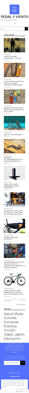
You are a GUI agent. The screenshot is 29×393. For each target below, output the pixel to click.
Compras (11, 322)
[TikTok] (17, 0)
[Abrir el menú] (14, 24)
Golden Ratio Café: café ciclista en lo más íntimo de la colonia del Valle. (13, 212)
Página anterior (8, 300)
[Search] (26, 28)
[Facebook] (9, 0)
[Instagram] (14, 0)
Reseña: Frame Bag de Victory (11, 238)
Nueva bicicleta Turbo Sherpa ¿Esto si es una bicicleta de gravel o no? (13, 292)
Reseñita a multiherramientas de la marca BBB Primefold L (13, 159)
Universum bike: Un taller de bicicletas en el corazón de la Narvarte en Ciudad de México (14, 264)
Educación (12, 338)
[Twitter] (12, 0)
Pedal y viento (14, 17)
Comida (10, 318)
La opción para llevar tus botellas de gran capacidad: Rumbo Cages (14, 83)
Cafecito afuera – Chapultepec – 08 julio (12, 57)
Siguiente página (21, 304)
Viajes (8, 334)
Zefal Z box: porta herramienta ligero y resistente (11, 186)
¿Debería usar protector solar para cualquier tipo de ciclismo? (14, 109)
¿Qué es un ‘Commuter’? (13, 134)
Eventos (10, 326)
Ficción (9, 330)
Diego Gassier (7, 60)
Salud (8, 314)
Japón (19, 334)
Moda (18, 314)
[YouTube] (19, 0)
